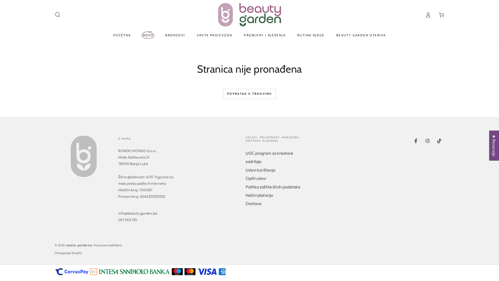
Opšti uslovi (256, 178)
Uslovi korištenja (260, 170)
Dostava (253, 203)
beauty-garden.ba (79, 245)
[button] (57, 14)
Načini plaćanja (259, 195)
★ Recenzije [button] (494, 145)
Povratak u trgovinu (249, 93)
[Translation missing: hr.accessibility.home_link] (249, 14)
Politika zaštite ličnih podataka (273, 186)
